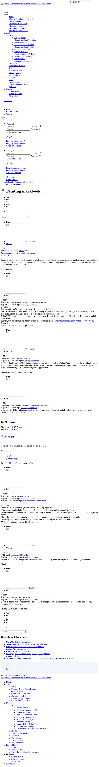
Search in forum (15, 93)
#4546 (40, 302)
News (11, 17)
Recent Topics (12, 112)
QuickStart (13, 63)
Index (11, 80)
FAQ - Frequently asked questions (25, 752)
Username (35, 126)
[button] (10, 124)
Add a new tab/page (22, 49)
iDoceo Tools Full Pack (18, 31)
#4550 (21, 555)
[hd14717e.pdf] (7, 456)
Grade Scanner (15, 21)
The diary (13, 68)
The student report (16, 70)
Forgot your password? (15, 141)
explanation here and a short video (32, 501)
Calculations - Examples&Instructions (23, 60)
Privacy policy (14, 73)
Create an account (13, 146)
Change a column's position (25, 40)
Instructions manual (17, 66)
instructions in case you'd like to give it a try (76, 321)
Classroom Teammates (18, 24)
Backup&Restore (21, 52)
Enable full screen (21, 42)
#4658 (20, 597)
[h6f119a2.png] (7, 436)
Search (9, 89)
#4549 (21, 496)
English (76, 2)
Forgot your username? (15, 143)
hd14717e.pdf (16, 427)
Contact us (8, 100)
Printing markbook (8, 253)
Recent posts (14, 82)
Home (6, 12)
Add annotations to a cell (24, 45)
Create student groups (23, 56)
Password (34, 129)
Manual (7, 33)
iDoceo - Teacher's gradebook (21, 19)
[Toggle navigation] (2, 105)
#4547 (21, 358)
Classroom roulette (16, 26)
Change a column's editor (24, 47)
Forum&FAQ (9, 77)
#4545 (21, 251)
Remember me (15, 132)
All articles (13, 96)
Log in (9, 137)
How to (12, 35)
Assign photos (20, 38)
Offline (9, 243)
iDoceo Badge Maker (17, 28)
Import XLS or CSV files (24, 54)
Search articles (14, 91)
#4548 (40, 405)
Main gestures (14, 75)
